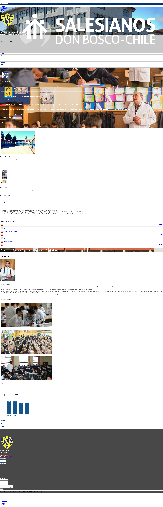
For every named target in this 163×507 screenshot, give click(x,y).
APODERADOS (4, 8)
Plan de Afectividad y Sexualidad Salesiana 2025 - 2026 (12, 234)
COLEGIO (3, 6)
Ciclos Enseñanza (5, 72)
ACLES (3, 74)
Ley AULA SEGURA (6, 224)
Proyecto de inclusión (5, 73)
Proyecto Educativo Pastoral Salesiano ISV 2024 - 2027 (12, 228)
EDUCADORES (4, 9)
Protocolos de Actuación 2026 (8, 244)
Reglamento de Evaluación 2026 (8, 238)
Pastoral (3, 75)
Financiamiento (4, 77)
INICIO (3, 5)
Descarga (160, 224)
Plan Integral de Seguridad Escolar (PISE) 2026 (10, 231)
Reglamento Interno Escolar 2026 (8, 241)
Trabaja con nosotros (4, 455)
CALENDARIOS (4, 7)
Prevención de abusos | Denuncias (6, 456)
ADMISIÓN (3, 504)
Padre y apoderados (5, 76)
